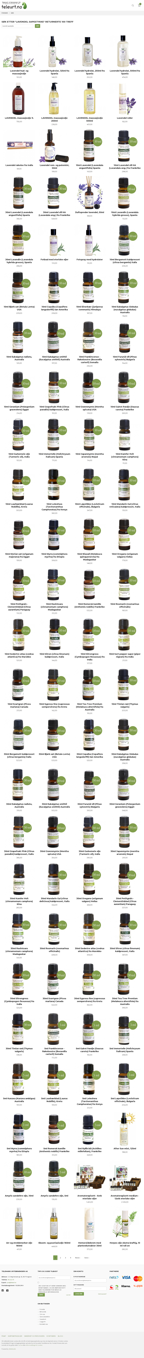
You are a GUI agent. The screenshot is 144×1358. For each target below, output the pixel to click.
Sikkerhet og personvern (34, 1336)
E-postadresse (79, 1276)
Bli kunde (43, 1312)
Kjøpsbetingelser (15, 1336)
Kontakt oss (44, 1324)
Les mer (68, 1295)
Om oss (42, 1314)
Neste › (77, 1258)
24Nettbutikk (12, 1349)
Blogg (60, 1336)
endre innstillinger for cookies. (34, 1345)
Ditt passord (79, 1285)
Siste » (86, 1258)
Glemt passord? (102, 1294)
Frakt (4, 1336)
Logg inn (43, 1321)
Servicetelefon (45, 1317)
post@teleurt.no (11, 1282)
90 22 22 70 (11, 1280)
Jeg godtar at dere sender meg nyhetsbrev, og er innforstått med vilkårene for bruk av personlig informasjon (52, 1289)
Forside (42, 1309)
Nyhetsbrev (51, 1336)
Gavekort (43, 1319)
